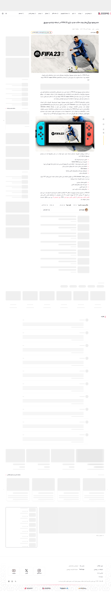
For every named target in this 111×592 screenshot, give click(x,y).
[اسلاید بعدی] (4, 120)
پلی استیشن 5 (56, 197)
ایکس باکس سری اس (70, 197)
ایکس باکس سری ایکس (83, 197)
